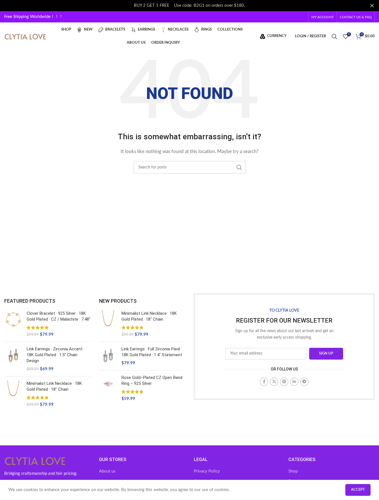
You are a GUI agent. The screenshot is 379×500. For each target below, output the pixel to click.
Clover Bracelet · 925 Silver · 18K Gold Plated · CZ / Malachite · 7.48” (58, 316)
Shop (293, 471)
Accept (358, 490)
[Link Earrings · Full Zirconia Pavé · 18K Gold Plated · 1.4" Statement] (108, 356)
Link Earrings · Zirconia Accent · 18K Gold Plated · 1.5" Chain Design (55, 354)
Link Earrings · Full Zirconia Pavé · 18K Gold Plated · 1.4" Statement (151, 351)
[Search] (334, 36)
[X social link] (274, 382)
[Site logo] (25, 36)
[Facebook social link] (264, 382)
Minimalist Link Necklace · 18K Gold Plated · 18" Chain (54, 386)
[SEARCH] (239, 167)
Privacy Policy (207, 471)
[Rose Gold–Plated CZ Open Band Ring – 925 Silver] (108, 388)
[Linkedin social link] (294, 382)
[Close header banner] (372, 5)
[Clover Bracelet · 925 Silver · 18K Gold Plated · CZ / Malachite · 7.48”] (13, 324)
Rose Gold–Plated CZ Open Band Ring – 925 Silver (151, 380)
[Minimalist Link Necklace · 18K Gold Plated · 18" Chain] (13, 394)
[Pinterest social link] (284, 382)
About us (107, 471)
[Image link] (35, 461)
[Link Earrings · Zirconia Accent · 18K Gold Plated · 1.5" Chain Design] (13, 359)
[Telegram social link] (304, 382)
